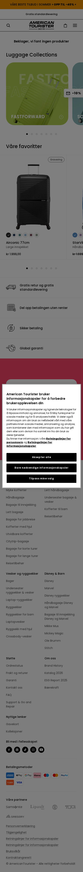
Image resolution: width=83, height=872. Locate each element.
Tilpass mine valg (41, 478)
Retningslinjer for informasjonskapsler (29, 444)
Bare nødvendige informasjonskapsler (41, 468)
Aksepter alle (41, 457)
